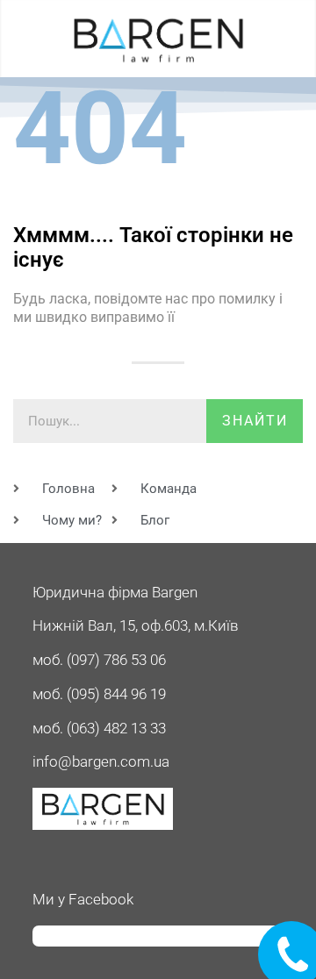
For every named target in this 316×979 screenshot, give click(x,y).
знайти (255, 420)
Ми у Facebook (82, 899)
